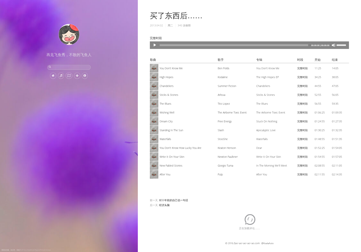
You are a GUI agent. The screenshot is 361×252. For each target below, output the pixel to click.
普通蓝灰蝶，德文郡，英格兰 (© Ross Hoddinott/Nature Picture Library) (26, 250)
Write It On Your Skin (172, 156)
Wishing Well (167, 112)
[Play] (155, 45)
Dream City (166, 121)
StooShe (223, 139)
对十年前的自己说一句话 (173, 200)
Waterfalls (165, 139)
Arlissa (221, 95)
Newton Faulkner (228, 156)
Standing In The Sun (171, 130)
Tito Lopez (224, 103)
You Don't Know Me (171, 68)
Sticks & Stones (169, 95)
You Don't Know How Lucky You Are (180, 148)
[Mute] (333, 45)
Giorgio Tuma (225, 165)
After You (165, 174)
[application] (249, 45)
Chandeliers (167, 86)
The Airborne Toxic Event (232, 112)
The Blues (165, 103)
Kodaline (223, 77)
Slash (221, 130)
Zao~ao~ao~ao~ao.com (247, 243)
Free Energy (225, 121)
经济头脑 (164, 205)
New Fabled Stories (171, 165)
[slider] (342, 44)
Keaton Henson (227, 148)
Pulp (220, 174)
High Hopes (166, 77)
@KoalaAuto (267, 243)
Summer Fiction (227, 86)
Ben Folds (223, 68)
